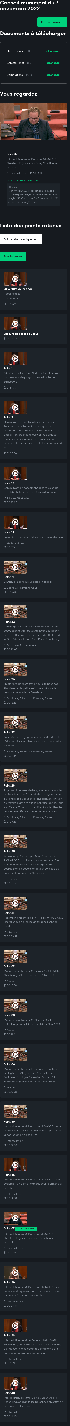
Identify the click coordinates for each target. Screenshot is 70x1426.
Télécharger (52, 51)
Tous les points (13, 256)
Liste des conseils (52, 22)
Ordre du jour (15, 51)
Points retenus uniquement (21, 239)
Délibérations (15, 75)
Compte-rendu (16, 63)
